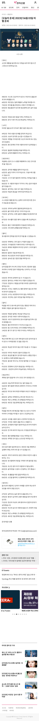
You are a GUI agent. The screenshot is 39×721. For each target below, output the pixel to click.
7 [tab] (24, 614)
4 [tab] (18, 614)
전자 (17, 8)
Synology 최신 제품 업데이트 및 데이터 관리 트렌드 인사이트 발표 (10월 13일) (19, 579)
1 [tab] (12, 614)
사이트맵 (4, 710)
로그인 (4, 708)
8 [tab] (26, 614)
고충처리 (30, 708)
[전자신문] (19, 2)
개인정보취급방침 (21, 708)
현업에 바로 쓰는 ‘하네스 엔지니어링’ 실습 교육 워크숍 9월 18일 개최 (19, 575)
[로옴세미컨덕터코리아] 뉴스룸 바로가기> (26, 544)
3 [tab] (16, 614)
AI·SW (3, 8)
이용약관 (10, 708)
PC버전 (12, 710)
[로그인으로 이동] (35, 2)
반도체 (11, 8)
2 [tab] (14, 614)
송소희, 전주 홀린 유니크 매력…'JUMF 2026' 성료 (11, 685)
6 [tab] (22, 614)
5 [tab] (20, 614)
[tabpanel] (19, 601)
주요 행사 (6, 588)
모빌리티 (25, 8)
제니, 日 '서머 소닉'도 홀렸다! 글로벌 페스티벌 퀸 (12, 654)
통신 (32, 8)
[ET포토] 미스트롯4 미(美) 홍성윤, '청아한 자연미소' (12, 675)
